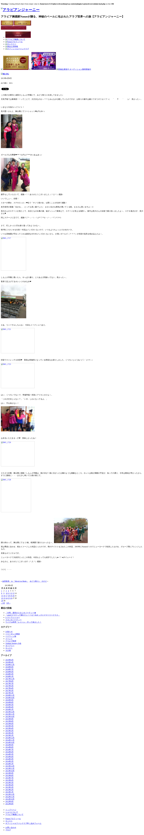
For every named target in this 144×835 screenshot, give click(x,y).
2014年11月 (9, 740)
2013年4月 (9, 785)
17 (7, 596)
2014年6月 (9, 752)
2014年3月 (9, 759)
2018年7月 (9, 669)
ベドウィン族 (10, 636)
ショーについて (11, 812)
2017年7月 (9, 683)
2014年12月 (9, 738)
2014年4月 (9, 757)
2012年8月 (9, 804)
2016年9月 (9, 700)
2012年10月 (9, 799)
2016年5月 (9, 705)
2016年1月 (9, 709)
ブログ (8, 830)
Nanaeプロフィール (13, 819)
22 (2, 598)
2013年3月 (9, 787)
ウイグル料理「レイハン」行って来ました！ (23, 622)
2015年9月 (9, 719)
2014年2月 (9, 761)
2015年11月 (9, 714)
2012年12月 (9, 794)
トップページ (10, 810)
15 (2, 596)
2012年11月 (9, 797)
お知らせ (9, 632)
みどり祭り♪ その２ (38, 581)
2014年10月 (9, 742)
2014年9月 (9, 745)
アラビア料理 (10, 641)
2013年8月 (9, 775)
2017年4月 (9, 688)
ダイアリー (9, 646)
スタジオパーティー (13, 620)
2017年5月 (9, 686)
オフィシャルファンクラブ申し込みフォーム (23, 823)
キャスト (9, 648)
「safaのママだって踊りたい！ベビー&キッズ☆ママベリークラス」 (32, 615)
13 (13, 593)
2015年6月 (9, 724)
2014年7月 (9, 750)
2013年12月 (9, 766)
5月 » (8, 603)
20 (13, 596)
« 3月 (3, 603)
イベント (9, 639)
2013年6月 (9, 780)
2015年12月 (9, 712)
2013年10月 (9, 771)
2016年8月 (9, 702)
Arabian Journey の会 (13, 643)
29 (2, 601)
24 (7, 598)
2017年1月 (9, 693)
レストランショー (12, 617)
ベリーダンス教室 (12, 634)
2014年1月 (9, 764)
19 (11, 596)
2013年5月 (9, 783)
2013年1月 (9, 792)
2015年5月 (9, 726)
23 (4, 598)
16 (4, 596)
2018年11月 (9, 665)
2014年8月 (9, 747)
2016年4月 (9, 707)
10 (7, 593)
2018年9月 (9, 667)
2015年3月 (9, 731)
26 (11, 598)
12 (11, 593)
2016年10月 (9, 698)
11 (9, 593)
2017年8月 (9, 681)
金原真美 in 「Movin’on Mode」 (15, 581)
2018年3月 (9, 674)
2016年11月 (9, 695)
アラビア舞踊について (14, 814)
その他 (8, 650)
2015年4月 (9, 728)
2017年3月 (9, 691)
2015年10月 (9, 716)
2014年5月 (9, 754)
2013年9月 (9, 773)
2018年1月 (9, 676)
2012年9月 (9, 801)
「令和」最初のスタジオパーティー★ (20, 613)
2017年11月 (9, 679)
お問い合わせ (10, 827)
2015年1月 (9, 735)
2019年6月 (9, 660)
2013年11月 (9, 768)
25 (9, 598)
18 (9, 596)
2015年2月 (9, 733)
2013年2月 (9, 790)
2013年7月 (9, 778)
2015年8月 (9, 721)
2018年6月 (9, 672)
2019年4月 (9, 662)
